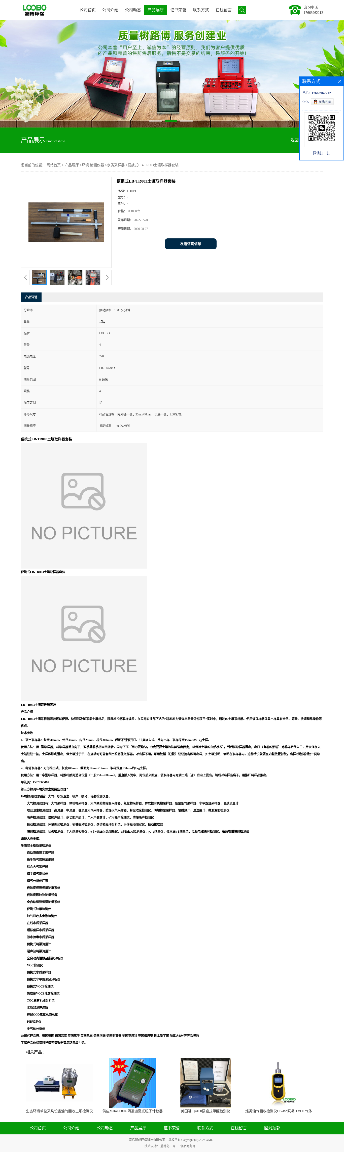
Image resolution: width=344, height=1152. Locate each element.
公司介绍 (110, 10)
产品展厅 (156, 10)
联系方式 (201, 10)
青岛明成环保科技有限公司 (147, 1140)
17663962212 (313, 13)
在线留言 (224, 10)
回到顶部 (272, 1128)
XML (209, 1140)
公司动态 (133, 10)
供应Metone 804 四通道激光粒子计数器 (132, 1111)
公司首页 (88, 10)
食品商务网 (187, 1146)
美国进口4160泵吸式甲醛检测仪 (205, 1111)
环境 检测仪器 (93, 165)
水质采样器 (116, 165)
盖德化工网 (168, 1146)
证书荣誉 (178, 10)
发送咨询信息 (190, 244)
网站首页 (54, 165)
